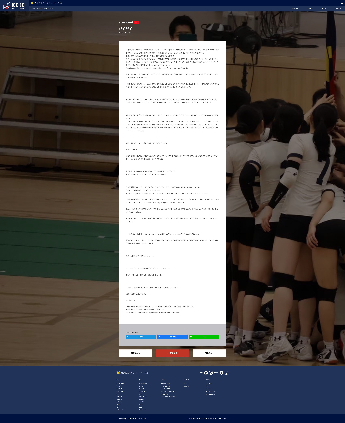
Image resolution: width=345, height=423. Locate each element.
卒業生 (119, 404)
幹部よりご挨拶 (165, 384)
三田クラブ (209, 384)
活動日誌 (119, 399)
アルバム (119, 402)
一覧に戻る (172, 353)
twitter (206, 373)
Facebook (172, 336)
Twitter (140, 336)
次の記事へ (209, 353)
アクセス (208, 389)
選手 (118, 394)
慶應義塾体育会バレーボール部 (132, 372)
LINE (204, 336)
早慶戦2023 (164, 394)
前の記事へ (135, 353)
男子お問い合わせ (211, 391)
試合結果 (119, 389)
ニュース (186, 384)
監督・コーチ (120, 397)
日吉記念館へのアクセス (168, 397)
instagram (211, 373)
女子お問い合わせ (211, 394)
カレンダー (120, 391)
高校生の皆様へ (121, 384)
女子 (136, 22)
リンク (208, 386)
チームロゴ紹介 (165, 389)
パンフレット (120, 410)
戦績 (118, 407)
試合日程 (119, 386)
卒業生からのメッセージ (168, 391)
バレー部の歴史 (165, 386)
